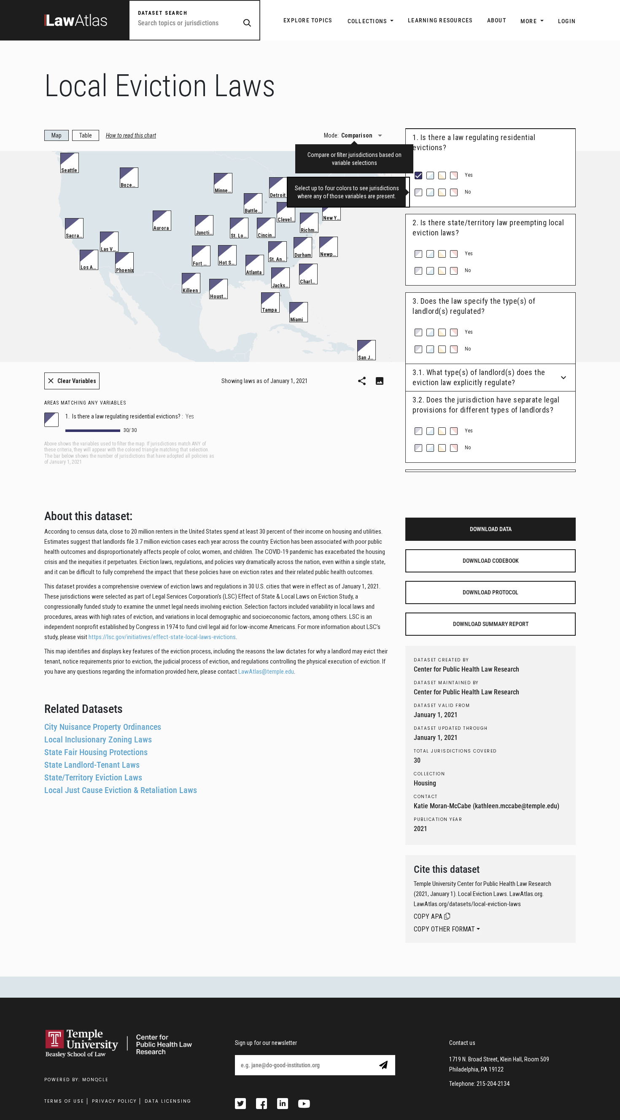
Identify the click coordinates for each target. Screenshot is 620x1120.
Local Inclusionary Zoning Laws (98, 739)
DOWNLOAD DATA (491, 529)
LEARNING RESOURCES (440, 20)
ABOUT (496, 20)
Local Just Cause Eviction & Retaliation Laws (120, 790)
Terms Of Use (64, 1101)
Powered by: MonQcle (76, 1080)
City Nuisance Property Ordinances (102, 727)
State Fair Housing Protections (96, 752)
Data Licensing (168, 1101)
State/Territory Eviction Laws (93, 777)
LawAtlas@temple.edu (266, 671)
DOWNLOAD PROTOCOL (490, 592)
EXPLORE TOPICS (307, 20)
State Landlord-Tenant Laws (92, 765)
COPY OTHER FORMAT (444, 929)
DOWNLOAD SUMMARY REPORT (490, 624)
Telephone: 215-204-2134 (479, 1083)
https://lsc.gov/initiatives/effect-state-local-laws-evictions (162, 637)
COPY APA (429, 916)
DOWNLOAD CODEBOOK (491, 560)
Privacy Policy (114, 1101)
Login (567, 21)
